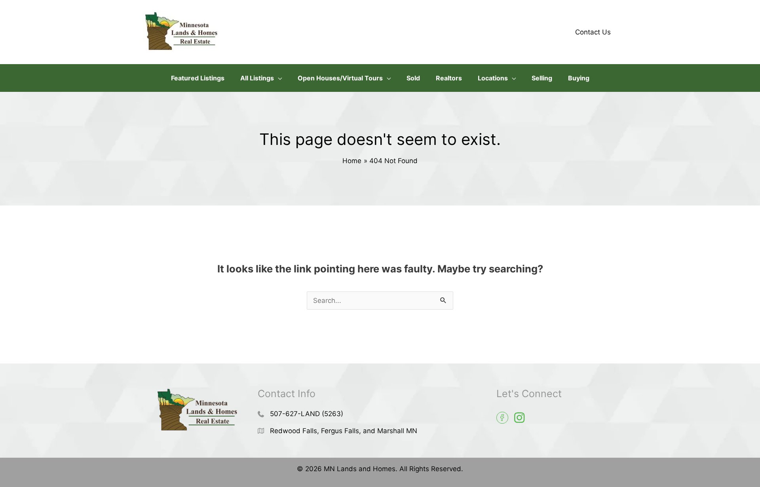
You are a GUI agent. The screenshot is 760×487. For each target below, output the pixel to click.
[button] (278, 78)
